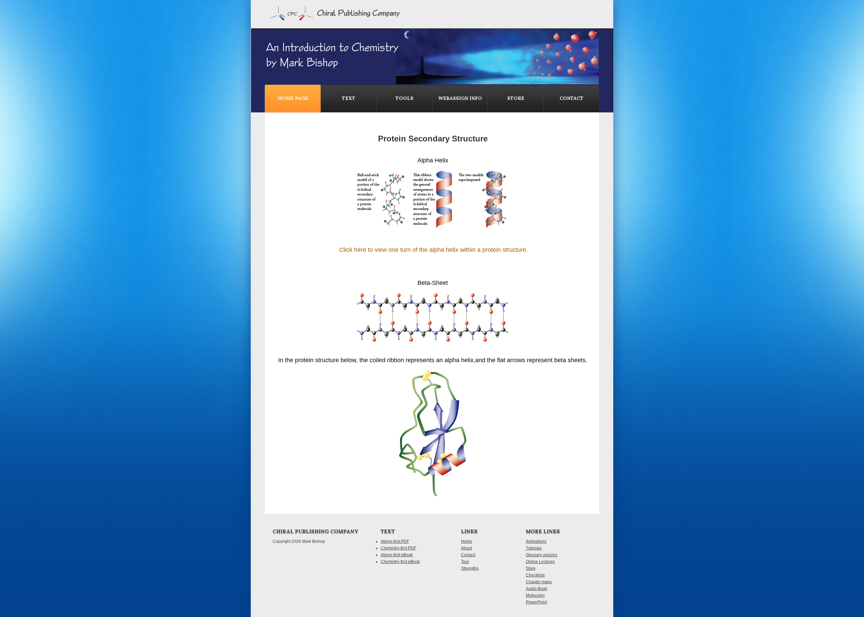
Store (515, 98)
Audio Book (536, 588)
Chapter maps (539, 582)
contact (572, 98)
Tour (465, 561)
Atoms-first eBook (397, 555)
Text (348, 98)
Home (466, 541)
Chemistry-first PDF (398, 548)
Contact (468, 555)
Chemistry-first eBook (400, 561)
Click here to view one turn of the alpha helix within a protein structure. (433, 249)
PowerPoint (536, 602)
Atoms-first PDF (395, 541)
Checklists (535, 575)
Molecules (535, 595)
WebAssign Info (460, 98)
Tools (404, 98)
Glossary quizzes (541, 555)
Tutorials (534, 548)
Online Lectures (540, 561)
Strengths (470, 568)
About (466, 548)
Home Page (293, 98)
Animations (536, 541)
